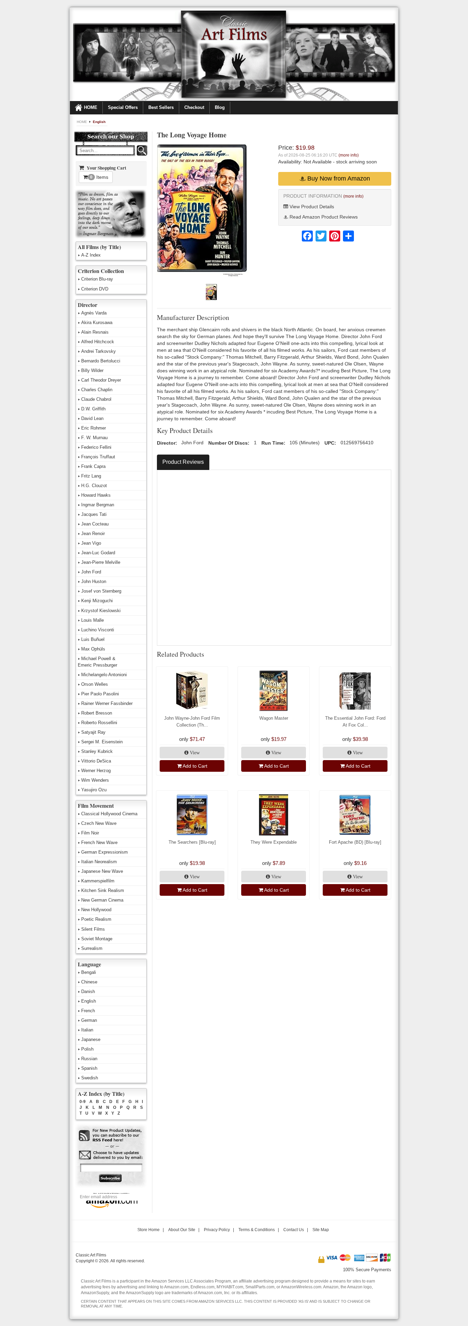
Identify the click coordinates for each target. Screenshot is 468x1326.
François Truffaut (98, 456)
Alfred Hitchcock (97, 341)
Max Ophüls (93, 649)
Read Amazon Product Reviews (323, 217)
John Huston (93, 581)
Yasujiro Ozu (94, 789)
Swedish (89, 1077)
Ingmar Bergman (97, 504)
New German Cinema (102, 900)
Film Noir (90, 832)
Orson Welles (94, 684)
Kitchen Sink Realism (102, 890)
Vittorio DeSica (96, 761)
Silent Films (93, 929)
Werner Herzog (96, 770)
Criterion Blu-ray (97, 279)
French (88, 1010)
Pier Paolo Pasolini (100, 693)
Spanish (89, 1068)
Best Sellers (161, 107)
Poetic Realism (96, 919)
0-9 (82, 1101)
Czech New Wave (98, 823)
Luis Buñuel (92, 639)
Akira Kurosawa (96, 322)
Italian (87, 1029)
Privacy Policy (217, 1229)
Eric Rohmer (93, 428)
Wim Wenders (95, 780)
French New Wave (99, 842)
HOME (90, 107)
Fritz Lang (91, 476)
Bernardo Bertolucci (100, 360)
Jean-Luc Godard (98, 552)
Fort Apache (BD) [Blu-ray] (355, 842)
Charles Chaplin (96, 389)
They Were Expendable (273, 842)
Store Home (148, 1229)
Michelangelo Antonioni (104, 674)
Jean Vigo (91, 543)
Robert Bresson (96, 713)
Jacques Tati (94, 514)
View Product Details (311, 206)
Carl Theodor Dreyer (101, 380)
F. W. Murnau (94, 437)
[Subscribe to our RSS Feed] (111, 1136)
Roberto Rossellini (99, 722)
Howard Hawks (96, 495)
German (89, 1020)
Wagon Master (273, 718)
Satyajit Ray (93, 732)
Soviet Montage (96, 938)
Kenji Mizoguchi (97, 600)
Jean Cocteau (95, 523)
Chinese (89, 981)
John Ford (91, 571)
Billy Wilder (92, 370)
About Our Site (181, 1229)
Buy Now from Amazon (338, 178)
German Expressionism (104, 852)
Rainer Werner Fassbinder (107, 703)
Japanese (90, 1039)
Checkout (194, 107)
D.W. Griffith (93, 408)
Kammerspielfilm (97, 880)
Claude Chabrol (96, 399)
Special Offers (123, 107)
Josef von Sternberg (101, 591)
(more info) (348, 155)
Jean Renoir (93, 533)
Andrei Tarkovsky (98, 351)
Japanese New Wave (102, 871)
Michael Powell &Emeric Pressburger (97, 662)
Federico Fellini (96, 447)
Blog (220, 107)
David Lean (92, 418)
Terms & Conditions (256, 1229)
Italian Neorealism (99, 861)
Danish (88, 991)
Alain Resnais (95, 332)
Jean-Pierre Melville (100, 562)
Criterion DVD (94, 289)
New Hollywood (96, 909)
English (99, 122)
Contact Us (293, 1229)
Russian (89, 1058)
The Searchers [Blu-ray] (192, 842)
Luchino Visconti (97, 629)
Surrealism (91, 948)
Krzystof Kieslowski (101, 610)
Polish (87, 1049)
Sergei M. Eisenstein (102, 741)
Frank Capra (93, 466)
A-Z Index (91, 255)
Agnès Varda (94, 312)
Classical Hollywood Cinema (109, 813)
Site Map (320, 1229)
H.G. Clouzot (94, 485)
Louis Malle (92, 620)
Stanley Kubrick (97, 751)
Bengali (88, 972)
